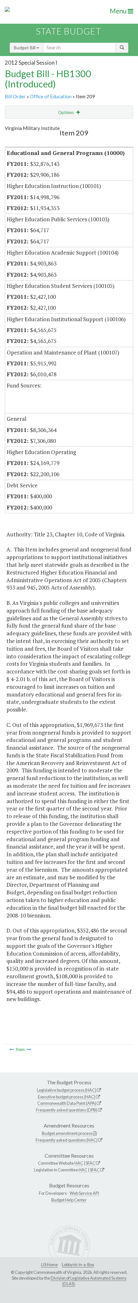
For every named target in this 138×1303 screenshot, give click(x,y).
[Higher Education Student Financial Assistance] (29, 1049)
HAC (78, 1163)
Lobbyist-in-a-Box (78, 1264)
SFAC (90, 1163)
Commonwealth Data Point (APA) (66, 1103)
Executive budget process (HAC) (66, 1096)
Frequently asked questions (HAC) (67, 1140)
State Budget (68, 31)
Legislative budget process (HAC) (66, 1090)
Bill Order (15, 96)
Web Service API (84, 1193)
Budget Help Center (69, 1199)
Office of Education (51, 96)
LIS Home (49, 1264)
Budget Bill (25, 47)
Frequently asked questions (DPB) (66, 1109)
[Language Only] (11, 1049)
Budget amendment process (67, 1133)
